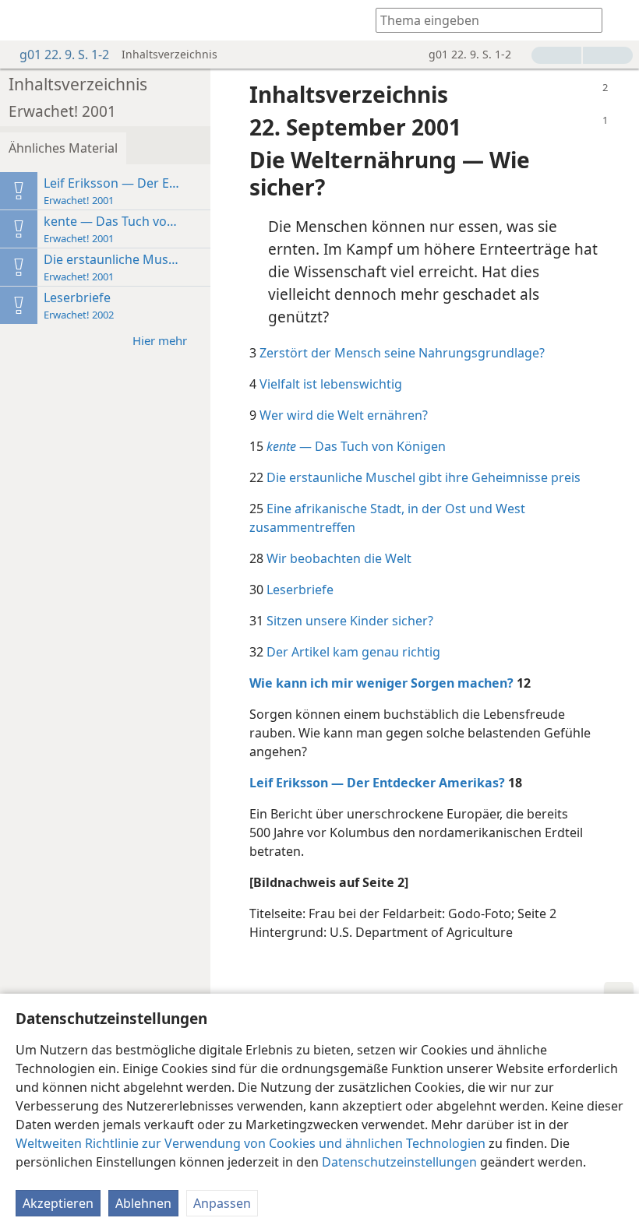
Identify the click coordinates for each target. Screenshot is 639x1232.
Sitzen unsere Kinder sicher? (350, 620)
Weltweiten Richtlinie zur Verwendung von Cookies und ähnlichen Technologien (250, 1143)
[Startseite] (23, 20)
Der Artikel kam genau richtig (353, 651)
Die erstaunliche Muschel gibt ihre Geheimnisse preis (424, 477)
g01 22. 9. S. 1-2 (64, 54)
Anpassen (222, 1203)
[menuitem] (23, 20)
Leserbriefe (300, 589)
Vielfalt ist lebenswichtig (330, 383)
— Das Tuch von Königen (356, 446)
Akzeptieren (58, 1203)
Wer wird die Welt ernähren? (343, 415)
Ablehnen (143, 1203)
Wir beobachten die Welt (339, 558)
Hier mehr (159, 340)
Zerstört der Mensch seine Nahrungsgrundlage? (402, 352)
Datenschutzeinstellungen (399, 1161)
